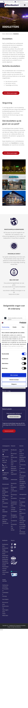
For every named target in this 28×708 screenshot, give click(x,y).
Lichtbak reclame (13, 508)
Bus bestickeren (22, 512)
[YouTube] (15, 544)
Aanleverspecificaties (5, 586)
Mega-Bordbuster (5, 551)
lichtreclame (5, 145)
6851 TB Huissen (4, 461)
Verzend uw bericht (9, 431)
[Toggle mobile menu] (25, 5)
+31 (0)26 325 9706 (9, 1)
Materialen (5, 615)
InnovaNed (23, 625)
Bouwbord (5, 561)
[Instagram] (12, 547)
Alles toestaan (14, 375)
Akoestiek (5, 507)
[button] (14, 318)
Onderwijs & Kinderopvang (22, 471)
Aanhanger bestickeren (22, 533)
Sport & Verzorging (22, 480)
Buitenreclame (9, 34)
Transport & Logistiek (22, 484)
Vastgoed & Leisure (22, 488)
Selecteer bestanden (14, 416)
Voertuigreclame (5, 611)
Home (3, 34)
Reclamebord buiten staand (5, 568)
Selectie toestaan (14, 379)
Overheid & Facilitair (22, 477)
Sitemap (4, 596)
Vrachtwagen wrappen (22, 525)
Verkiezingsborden (5, 564)
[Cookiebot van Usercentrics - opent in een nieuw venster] (19, 323)
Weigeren (14, 384)
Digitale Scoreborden (5, 523)
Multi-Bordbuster (5, 554)
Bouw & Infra (21, 451)
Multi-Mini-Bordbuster (5, 558)
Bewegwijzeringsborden (14, 517)
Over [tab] (23, 327)
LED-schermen (13, 465)
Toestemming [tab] (5, 327)
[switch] (24, 358)
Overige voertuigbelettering (22, 520)
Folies (3, 613)
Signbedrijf (14, 474)
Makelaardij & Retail (22, 458)
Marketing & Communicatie (22, 463)
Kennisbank (5, 599)
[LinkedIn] (12, 550)
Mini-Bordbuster (5, 547)
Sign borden (13, 529)
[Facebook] (12, 544)
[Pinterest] (15, 547)
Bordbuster (5, 544)
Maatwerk (13, 468)
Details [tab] (14, 327)
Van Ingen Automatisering (15, 627)
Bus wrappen (21, 516)
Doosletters (14, 502)
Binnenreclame (5, 603)
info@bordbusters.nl (21, 1)
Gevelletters (14, 143)
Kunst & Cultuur (21, 454)
